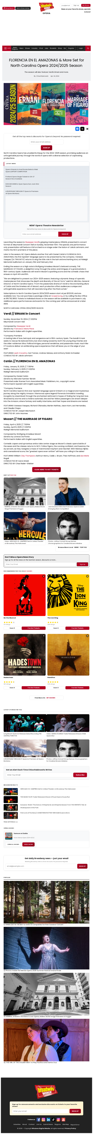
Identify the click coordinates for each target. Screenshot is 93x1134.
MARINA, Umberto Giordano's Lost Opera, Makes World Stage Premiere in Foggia (37, 1016)
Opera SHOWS (9, 828)
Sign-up (76, 5)
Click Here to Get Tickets (46, 469)
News (21, 48)
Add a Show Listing (23, 8)
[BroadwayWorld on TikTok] (53, 1120)
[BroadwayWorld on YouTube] (63, 1120)
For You (13, 475)
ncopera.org (56, 296)
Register (71, 48)
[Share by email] (87, 129)
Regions (58, 1124)
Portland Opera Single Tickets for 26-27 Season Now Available (20, 178)
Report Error (75, 1125)
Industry (34, 48)
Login (81, 48)
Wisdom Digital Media (41, 1128)
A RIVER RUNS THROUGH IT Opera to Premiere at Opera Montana (22, 192)
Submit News (48, 1124)
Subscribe (80, 775)
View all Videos (10, 822)
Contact (31, 1124)
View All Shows (13, 844)
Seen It (12, 628)
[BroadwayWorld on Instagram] (43, 1120)
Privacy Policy (70, 1128)
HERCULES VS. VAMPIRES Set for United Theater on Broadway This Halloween (48, 789)
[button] (88, 48)
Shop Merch (9, 8)
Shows (27, 48)
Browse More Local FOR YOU (72, 547)
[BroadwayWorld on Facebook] (38, 1120)
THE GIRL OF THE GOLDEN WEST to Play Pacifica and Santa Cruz (30, 1062)
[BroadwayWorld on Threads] (58, 1120)
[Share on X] (82, 129)
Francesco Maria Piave (24, 328)
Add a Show (28, 844)
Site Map (65, 1124)
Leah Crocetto (20, 353)
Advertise (17, 1124)
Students (53, 48)
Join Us (39, 1124)
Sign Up (46, 148)
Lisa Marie (84, 455)
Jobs (46, 48)
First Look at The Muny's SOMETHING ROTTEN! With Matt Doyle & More (45, 813)
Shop (60, 48)
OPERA (46, 13)
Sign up (82, 866)
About (24, 1124)
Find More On (45, 698)
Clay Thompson (28, 455)
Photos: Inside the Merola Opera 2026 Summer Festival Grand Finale (32, 970)
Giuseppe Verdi (32, 242)
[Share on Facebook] (77, 129)
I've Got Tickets (34, 628)
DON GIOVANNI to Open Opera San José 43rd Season (22, 185)
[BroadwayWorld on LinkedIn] (48, 1120)
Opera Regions (15, 48)
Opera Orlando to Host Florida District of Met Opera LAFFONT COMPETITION (22, 171)
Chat (41, 48)
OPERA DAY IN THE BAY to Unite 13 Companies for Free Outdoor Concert (33, 924)
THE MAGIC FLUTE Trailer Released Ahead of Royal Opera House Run (45, 797)
